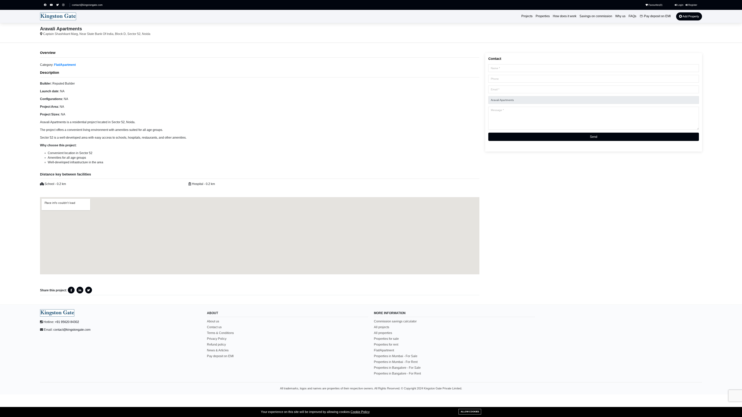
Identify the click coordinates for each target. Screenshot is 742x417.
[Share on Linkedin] (80, 290)
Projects (527, 16)
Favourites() (655, 5)
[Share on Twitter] (88, 290)
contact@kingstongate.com (87, 4)
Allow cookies (470, 411)
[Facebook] (47, 4)
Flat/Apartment (65, 64)
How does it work (564, 16)
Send (593, 136)
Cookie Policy (360, 412)
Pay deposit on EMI (657, 16)
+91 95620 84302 (67, 322)
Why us (620, 16)
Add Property (690, 16)
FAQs (632, 16)
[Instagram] (65, 4)
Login (680, 5)
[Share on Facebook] (71, 290)
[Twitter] (59, 4)
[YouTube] (53, 4)
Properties (543, 16)
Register (692, 5)
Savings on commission (595, 16)
